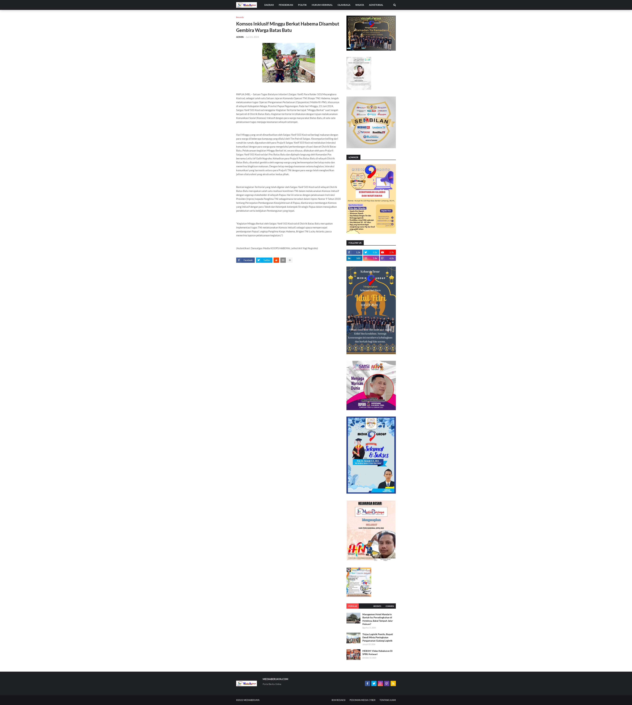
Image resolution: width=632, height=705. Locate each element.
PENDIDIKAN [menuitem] (286, 4)
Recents (377, 606)
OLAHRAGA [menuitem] (344, 4)
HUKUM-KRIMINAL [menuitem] (322, 4)
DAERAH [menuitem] (269, 4)
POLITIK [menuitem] (302, 4)
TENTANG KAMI (388, 700)
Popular (352, 606)
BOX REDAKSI (338, 700)
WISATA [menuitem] (359, 4)
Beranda (240, 17)
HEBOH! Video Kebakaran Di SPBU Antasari (377, 652)
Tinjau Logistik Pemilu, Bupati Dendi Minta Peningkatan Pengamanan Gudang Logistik (377, 637)
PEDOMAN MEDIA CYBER (362, 700)
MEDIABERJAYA (252, 700)
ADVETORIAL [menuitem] (376, 4)
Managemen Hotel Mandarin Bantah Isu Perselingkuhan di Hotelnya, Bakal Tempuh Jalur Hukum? (377, 619)
